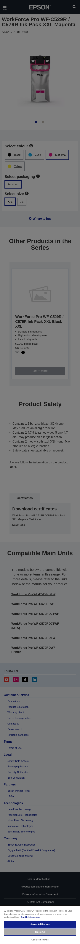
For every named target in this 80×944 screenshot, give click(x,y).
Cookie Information (30, 917)
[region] (40, 924)
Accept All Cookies (40, 924)
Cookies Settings (40, 940)
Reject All (40, 932)
